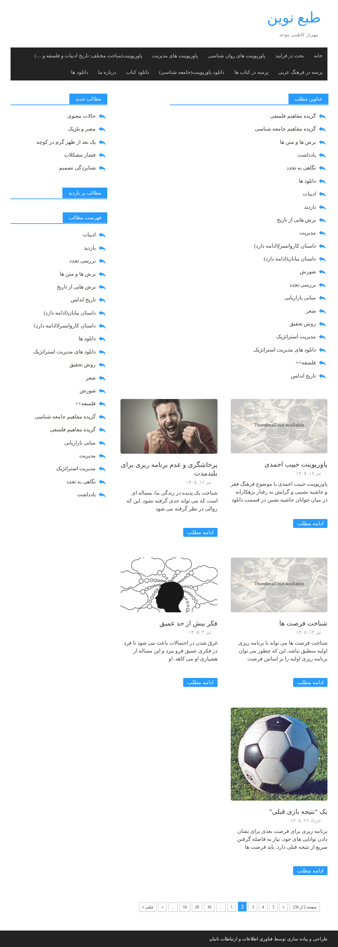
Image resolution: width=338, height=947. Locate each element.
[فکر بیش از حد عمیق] (168, 584)
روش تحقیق (302, 323)
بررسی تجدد (302, 285)
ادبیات (309, 194)
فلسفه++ (305, 362)
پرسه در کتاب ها (251, 72)
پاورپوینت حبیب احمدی (295, 464)
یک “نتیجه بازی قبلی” (298, 811)
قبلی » (147, 907)
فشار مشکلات (80, 155)
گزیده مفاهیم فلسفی (293, 116)
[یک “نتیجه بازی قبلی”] (279, 753)
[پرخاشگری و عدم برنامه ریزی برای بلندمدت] (168, 425)
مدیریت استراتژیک (296, 336)
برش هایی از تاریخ (296, 220)
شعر (311, 311)
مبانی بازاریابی (300, 297)
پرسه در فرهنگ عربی (300, 72)
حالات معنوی (81, 116)
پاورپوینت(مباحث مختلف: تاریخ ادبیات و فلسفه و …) (88, 55)
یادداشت (306, 155)
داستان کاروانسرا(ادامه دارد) (285, 246)
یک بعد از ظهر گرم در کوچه (66, 142)
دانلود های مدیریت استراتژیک (285, 349)
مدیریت (307, 232)
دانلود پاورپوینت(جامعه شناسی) (191, 72)
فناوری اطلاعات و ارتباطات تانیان (241, 938)
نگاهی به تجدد (301, 167)
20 (197, 907)
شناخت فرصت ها (303, 623)
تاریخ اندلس (303, 376)
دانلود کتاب (137, 72)
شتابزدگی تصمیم (77, 167)
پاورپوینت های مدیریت (175, 55)
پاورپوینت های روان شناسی (236, 55)
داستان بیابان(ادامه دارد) (290, 258)
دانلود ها (79, 72)
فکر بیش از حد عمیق (188, 623)
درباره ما (107, 72)
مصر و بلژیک (82, 129)
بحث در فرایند (289, 55)
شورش (308, 271)
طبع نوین (294, 18)
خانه (318, 55)
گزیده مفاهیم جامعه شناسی (285, 129)
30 (209, 907)
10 (185, 907)
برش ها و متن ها (298, 142)
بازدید (310, 207)
